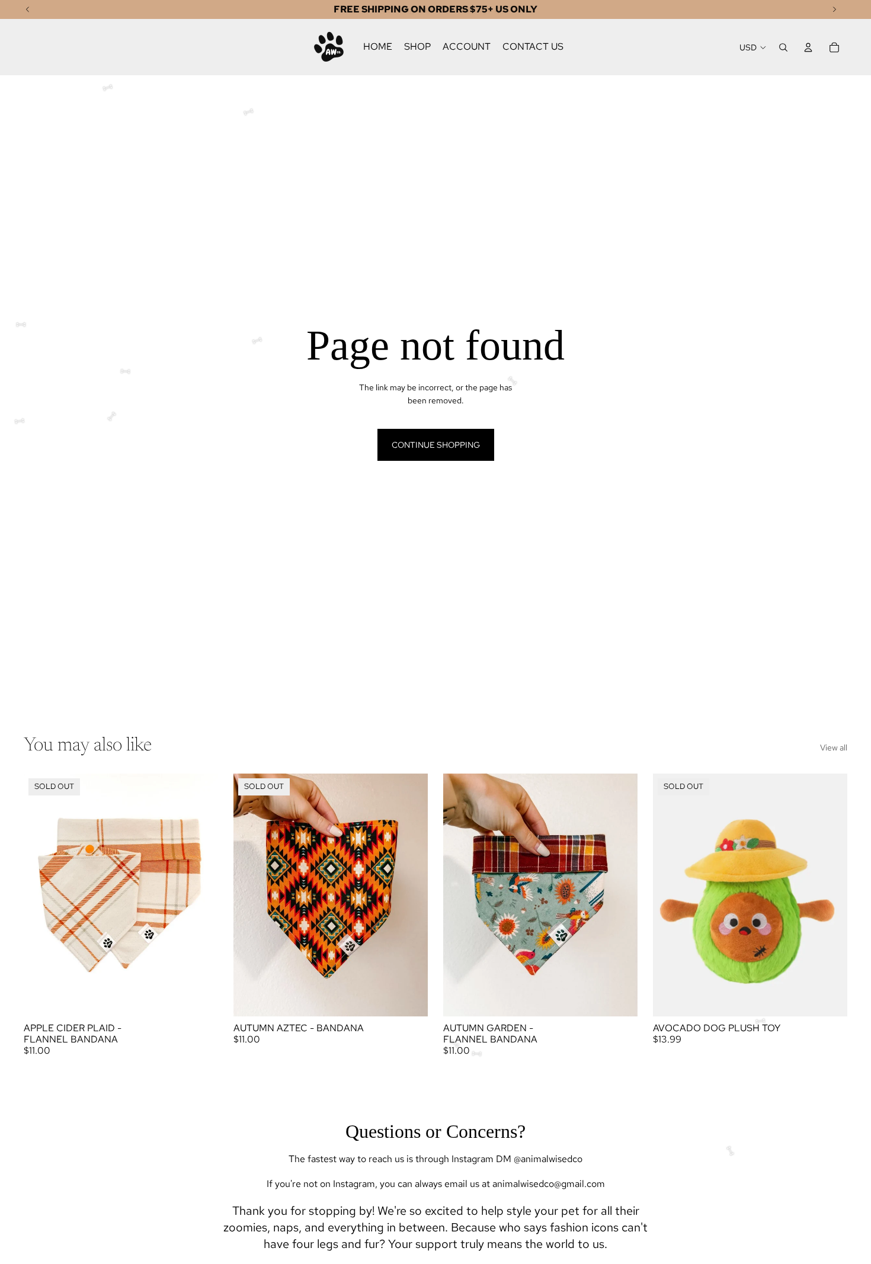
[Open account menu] (808, 47)
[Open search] (783, 47)
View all (833, 747)
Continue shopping (436, 444)
